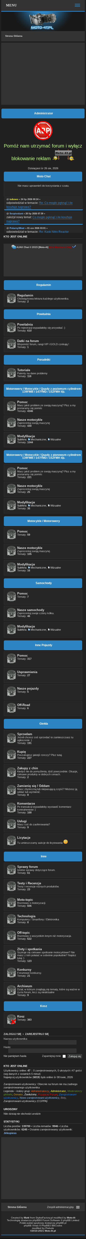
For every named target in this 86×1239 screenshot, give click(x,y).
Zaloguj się (12, 1034)
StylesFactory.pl (44, 1217)
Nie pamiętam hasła (15, 1055)
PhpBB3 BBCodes (52, 1225)
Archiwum (24, 986)
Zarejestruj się (37, 1034)
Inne (44, 856)
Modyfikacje (26, 436)
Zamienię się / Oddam (33, 786)
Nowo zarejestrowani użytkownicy (39, 1097)
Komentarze (26, 803)
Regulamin (43, 285)
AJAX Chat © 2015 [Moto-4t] (32, 247)
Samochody (44, 583)
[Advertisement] (43, 74)
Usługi (22, 821)
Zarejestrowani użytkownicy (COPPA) (26, 1101)
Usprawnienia (27, 672)
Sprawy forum (27, 867)
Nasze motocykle (29, 420)
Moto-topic (25, 900)
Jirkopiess (10, 1133)
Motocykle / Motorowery (43, 521)
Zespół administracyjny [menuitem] (60, 1207)
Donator (18, 1094)
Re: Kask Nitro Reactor (54, 231)
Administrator (58, 1091)
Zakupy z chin (27, 768)
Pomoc (22, 402)
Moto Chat (44, 176)
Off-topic (23, 932)
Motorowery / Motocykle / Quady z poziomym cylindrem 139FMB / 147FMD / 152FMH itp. (43, 390)
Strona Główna (13, 36)
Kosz (43, 1006)
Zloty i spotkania (29, 949)
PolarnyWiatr (17, 228)
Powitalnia (44, 314)
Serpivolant (16, 213)
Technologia (26, 916)
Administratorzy (40, 1091)
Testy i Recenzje (29, 883)
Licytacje (23, 837)
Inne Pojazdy (43, 645)
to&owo (14, 199)
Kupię (21, 752)
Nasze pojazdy (28, 688)
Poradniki (43, 359)
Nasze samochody (30, 610)
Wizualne (55, 439)
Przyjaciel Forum (48, 1094)
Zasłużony (30, 1094)
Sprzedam (24, 734)
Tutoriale (23, 370)
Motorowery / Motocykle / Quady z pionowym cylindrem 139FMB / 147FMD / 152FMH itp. (43, 456)
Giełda (43, 723)
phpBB (36, 1220)
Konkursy (24, 969)
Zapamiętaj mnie (52, 1055)
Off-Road (23, 705)
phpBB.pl (61, 1223)
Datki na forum (28, 341)
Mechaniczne (38, 439)
